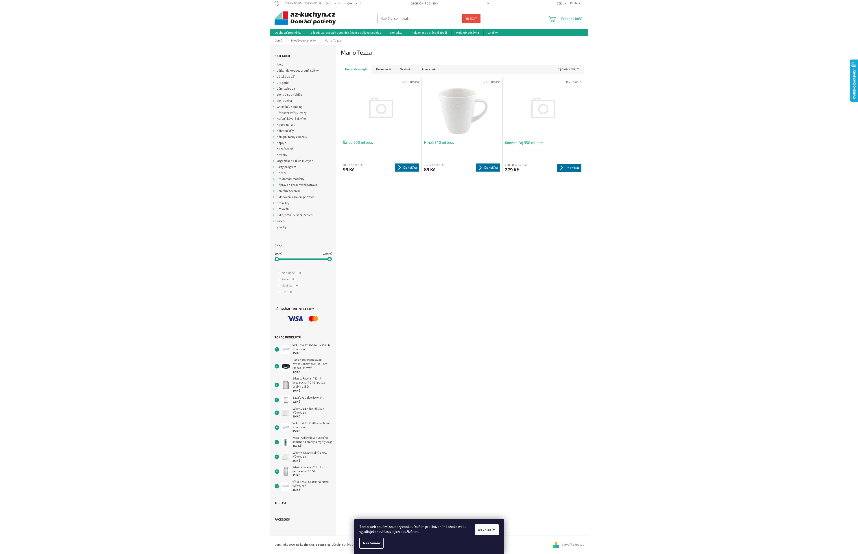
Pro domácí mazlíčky (290, 179)
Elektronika (284, 101)
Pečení (281, 173)
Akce (280, 64)
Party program (286, 167)
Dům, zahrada (286, 88)
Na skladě (291, 273)
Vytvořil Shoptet (573, 545)
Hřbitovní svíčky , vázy (292, 113)
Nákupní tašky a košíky (292, 137)
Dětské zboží (286, 77)
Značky (281, 227)
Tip (287, 292)
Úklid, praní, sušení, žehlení (295, 215)
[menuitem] (288, 32)
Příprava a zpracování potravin (297, 185)
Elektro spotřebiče (289, 95)
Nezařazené (285, 149)
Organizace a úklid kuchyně (295, 161)
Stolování (283, 209)
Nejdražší (406, 69)
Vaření (281, 221)
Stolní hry (283, 203)
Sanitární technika (289, 191)
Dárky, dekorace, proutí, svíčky (298, 70)
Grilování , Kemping (290, 107)
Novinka (290, 285)
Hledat (471, 18)
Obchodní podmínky (424, 4)
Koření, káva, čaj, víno (291, 119)
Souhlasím (487, 529)
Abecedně (429, 69)
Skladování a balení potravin (295, 197)
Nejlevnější (383, 69)
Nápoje (281, 143)
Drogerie (283, 83)
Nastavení (371, 543)
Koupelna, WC (286, 125)
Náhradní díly (285, 131)
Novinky (282, 155)
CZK (559, 4)
